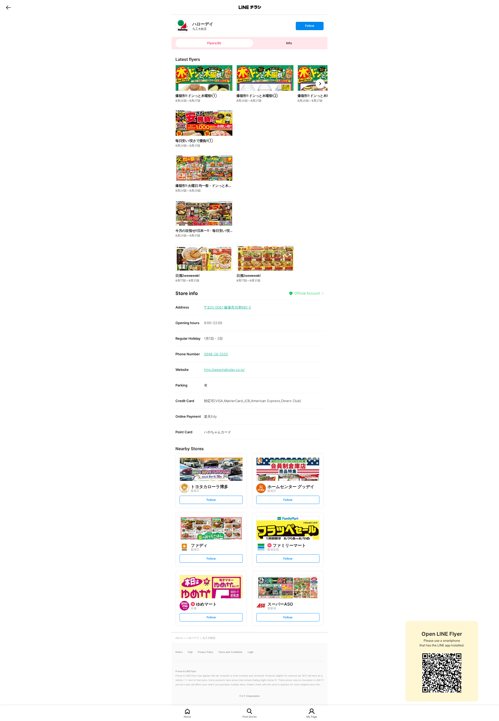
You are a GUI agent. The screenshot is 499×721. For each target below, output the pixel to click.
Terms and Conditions (230, 652)
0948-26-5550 (216, 354)
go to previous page (8, 7)
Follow (309, 27)
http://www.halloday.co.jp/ (224, 370)
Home (187, 716)
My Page (311, 716)
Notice (178, 652)
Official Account (307, 293)
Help (190, 652)
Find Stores (249, 716)
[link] (182, 26)
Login (250, 652)
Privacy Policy (205, 652)
